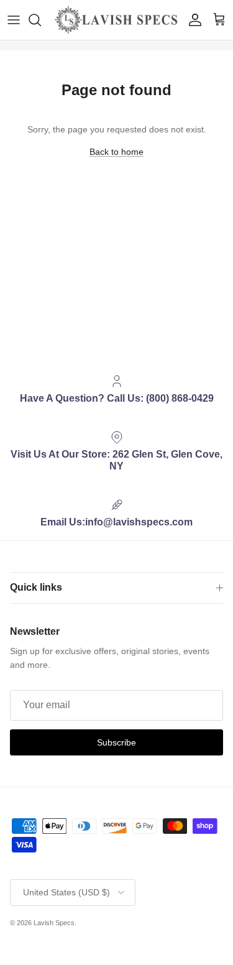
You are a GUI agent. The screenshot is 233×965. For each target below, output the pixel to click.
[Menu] (13, 20)
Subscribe (116, 742)
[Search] (41, 20)
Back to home (116, 152)
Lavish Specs (54, 922)
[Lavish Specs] (116, 20)
